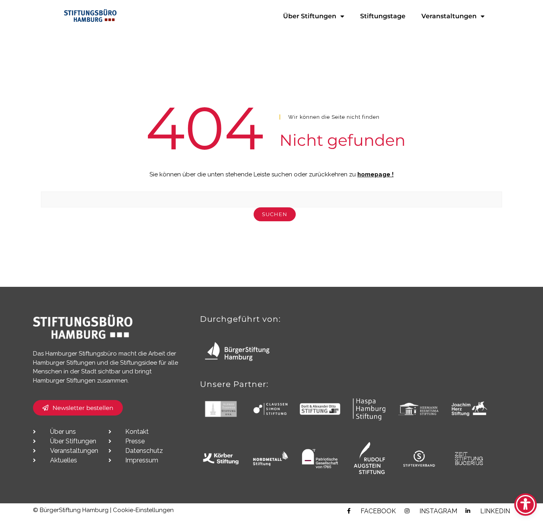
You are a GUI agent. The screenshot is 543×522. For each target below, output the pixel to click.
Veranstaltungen (449, 16)
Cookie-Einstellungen (143, 510)
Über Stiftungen (309, 16)
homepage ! (375, 174)
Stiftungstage (382, 16)
